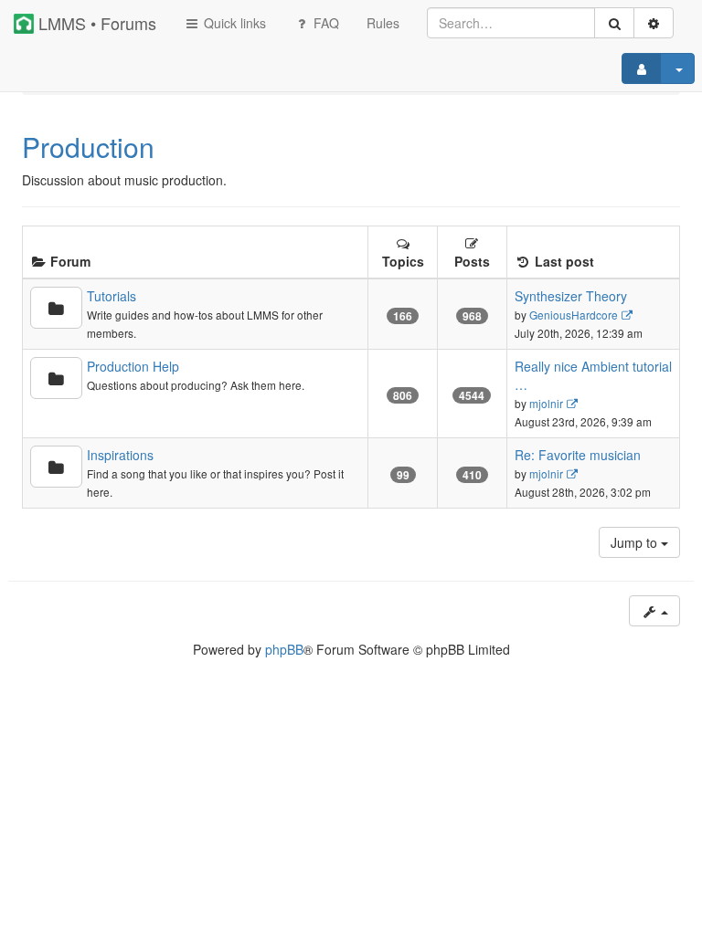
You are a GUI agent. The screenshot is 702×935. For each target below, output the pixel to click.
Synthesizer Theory (571, 296)
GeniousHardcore (573, 314)
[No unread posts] (56, 308)
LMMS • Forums (95, 23)
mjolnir (546, 403)
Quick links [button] (233, 23)
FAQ (324, 23)
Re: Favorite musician (578, 455)
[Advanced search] (653, 22)
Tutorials (111, 296)
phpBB (284, 649)
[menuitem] (383, 23)
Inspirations (120, 455)
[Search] (614, 22)
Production (88, 146)
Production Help (133, 366)
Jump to (636, 542)
